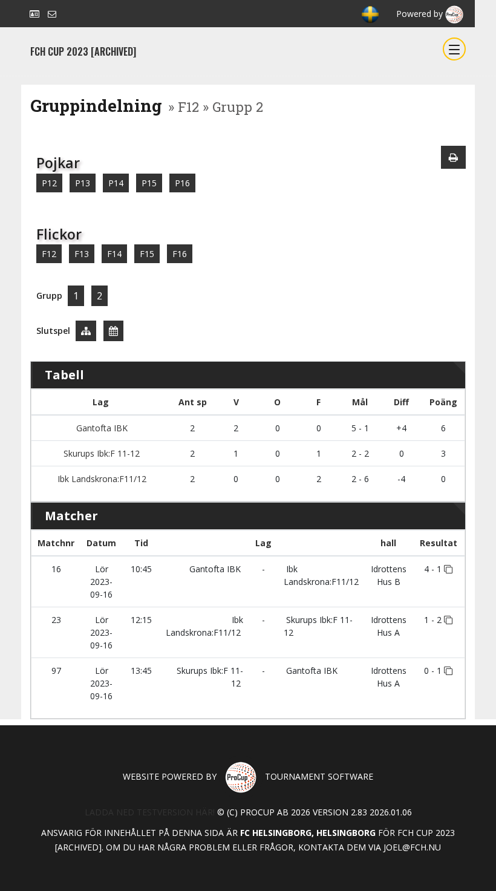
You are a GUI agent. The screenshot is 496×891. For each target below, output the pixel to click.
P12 (49, 183)
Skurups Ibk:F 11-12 (100, 453)
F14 (114, 253)
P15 (149, 183)
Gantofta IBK (101, 428)
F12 (49, 253)
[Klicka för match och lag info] (448, 569)
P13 (82, 183)
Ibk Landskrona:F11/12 (100, 479)
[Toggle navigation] (454, 49)
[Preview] (453, 157)
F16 (179, 253)
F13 (81, 253)
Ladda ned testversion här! (150, 812)
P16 (182, 183)
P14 (115, 183)
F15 (147, 253)
